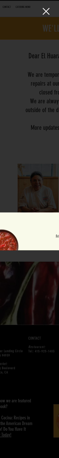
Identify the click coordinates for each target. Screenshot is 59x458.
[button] (46, 11)
